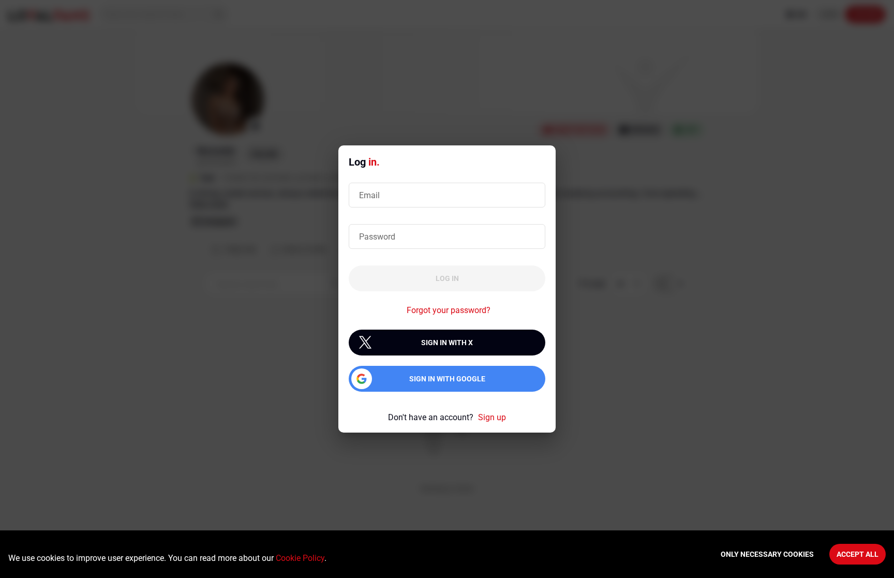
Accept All (857, 554)
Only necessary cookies (767, 554)
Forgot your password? (448, 310)
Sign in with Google (447, 379)
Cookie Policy (300, 558)
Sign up (492, 417)
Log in (447, 278)
